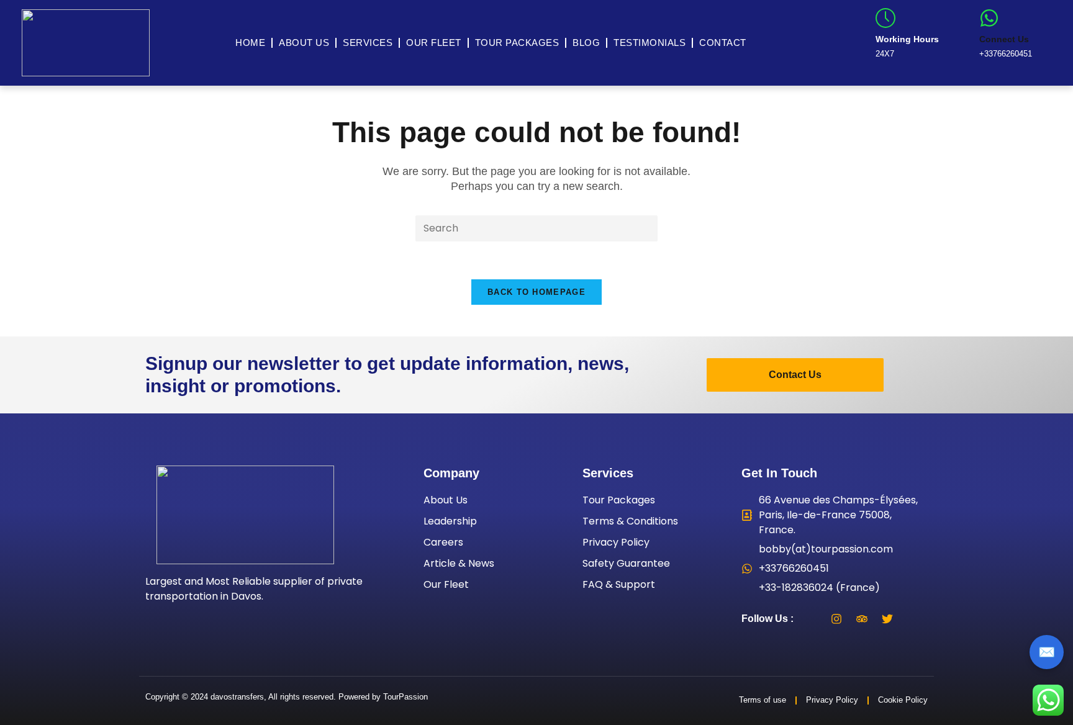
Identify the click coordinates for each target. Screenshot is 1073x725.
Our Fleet (433, 42)
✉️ (1046, 652)
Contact (722, 42)
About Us (304, 42)
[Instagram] (836, 619)
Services (367, 42)
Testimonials (649, 42)
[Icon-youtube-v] (913, 619)
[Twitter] (887, 619)
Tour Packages (517, 42)
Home (250, 42)
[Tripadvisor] (862, 619)
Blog (586, 42)
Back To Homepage (536, 292)
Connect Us (1004, 39)
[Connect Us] (989, 18)
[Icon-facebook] (811, 619)
